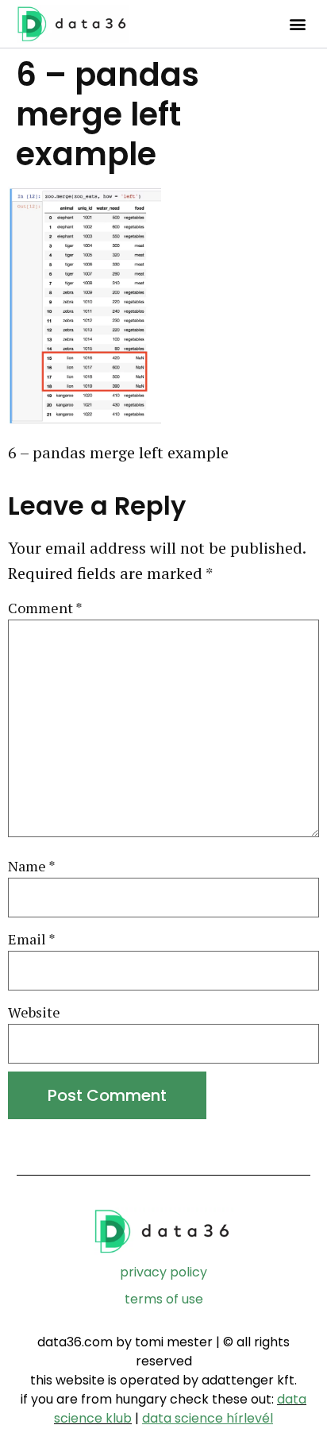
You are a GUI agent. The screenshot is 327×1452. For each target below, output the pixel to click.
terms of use (164, 1299)
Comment (45, 608)
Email (32, 939)
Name (32, 866)
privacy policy (163, 1272)
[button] (297, 24)
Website (34, 1012)
